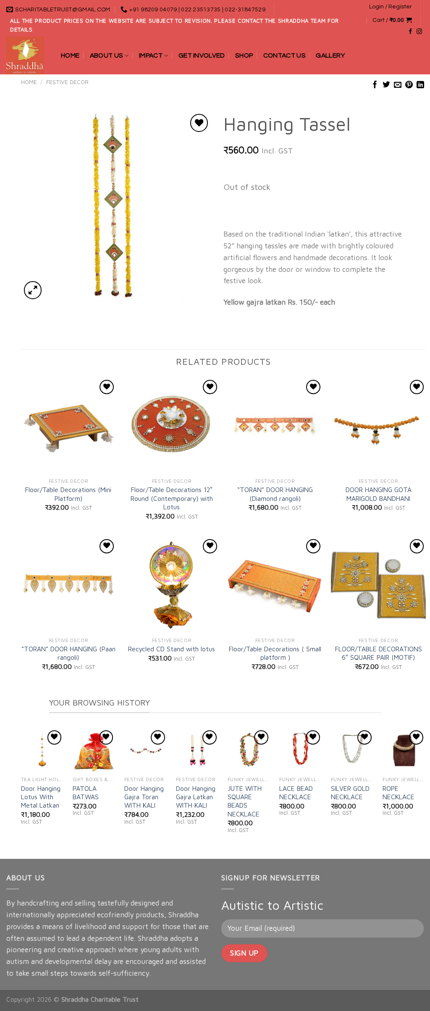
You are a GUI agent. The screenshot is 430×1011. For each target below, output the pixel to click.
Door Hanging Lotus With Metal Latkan (40, 797)
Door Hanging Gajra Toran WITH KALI (144, 797)
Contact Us (284, 55)
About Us (106, 55)
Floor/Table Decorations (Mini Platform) (68, 494)
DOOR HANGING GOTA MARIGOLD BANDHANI (379, 494)
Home (70, 55)
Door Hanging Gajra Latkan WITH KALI (195, 797)
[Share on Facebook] (375, 85)
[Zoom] (33, 290)
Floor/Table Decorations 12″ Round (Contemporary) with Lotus (172, 498)
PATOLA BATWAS (86, 792)
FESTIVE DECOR (67, 82)
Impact (151, 55)
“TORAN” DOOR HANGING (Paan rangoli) (68, 653)
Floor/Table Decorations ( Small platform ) (275, 653)
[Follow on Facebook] (410, 32)
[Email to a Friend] (397, 85)
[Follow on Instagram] (419, 32)
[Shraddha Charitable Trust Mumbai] (27, 55)
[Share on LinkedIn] (420, 85)
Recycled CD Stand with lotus (171, 649)
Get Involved (201, 55)
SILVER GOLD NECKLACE (350, 792)
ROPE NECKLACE (398, 792)
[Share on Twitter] (386, 85)
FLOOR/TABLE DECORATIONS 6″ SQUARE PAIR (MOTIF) (378, 653)
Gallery (330, 55)
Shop (244, 55)
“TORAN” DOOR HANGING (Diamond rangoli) (275, 494)
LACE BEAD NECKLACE (296, 792)
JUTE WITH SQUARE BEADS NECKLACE (245, 801)
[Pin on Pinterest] (409, 85)
